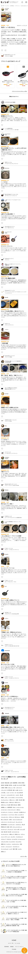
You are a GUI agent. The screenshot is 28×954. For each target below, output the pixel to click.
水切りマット (17, 802)
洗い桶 (8, 804)
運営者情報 (6, 946)
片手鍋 (19, 782)
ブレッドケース (19, 822)
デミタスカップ (19, 836)
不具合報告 (14, 949)
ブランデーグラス (5, 841)
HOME (14, 940)
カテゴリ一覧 (10, 943)
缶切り (10, 819)
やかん (14, 807)
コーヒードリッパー (11, 809)
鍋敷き (19, 804)
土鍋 (11, 782)
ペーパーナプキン (19, 797)
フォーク (3, 836)
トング (7, 792)
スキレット (10, 787)
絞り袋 (9, 831)
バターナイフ (19, 787)
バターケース (4, 822)
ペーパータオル (11, 797)
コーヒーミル (4, 809)
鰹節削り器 (3, 826)
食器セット (3, 851)
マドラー (3, 846)
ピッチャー (8, 844)
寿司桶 (22, 817)
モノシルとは (17, 943)
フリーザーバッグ (11, 822)
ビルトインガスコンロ (17, 819)
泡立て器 (5, 831)
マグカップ (3, 839)
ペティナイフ (4, 790)
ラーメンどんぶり (5, 849)
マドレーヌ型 (16, 829)
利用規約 (12, 946)
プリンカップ (10, 829)
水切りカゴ (11, 802)
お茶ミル (18, 809)
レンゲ (10, 849)
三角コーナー (12, 799)
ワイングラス (18, 841)
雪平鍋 (23, 785)
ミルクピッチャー (15, 844)
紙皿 (12, 804)
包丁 (14, 787)
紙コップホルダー (5, 819)
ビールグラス (14, 839)
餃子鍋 (10, 785)
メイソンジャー (9, 846)
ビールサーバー (4, 812)
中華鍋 (6, 787)
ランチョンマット (5, 799)
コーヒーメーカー (20, 807)
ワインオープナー (5, 817)
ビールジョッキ (21, 839)
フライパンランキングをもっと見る (19, 91)
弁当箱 (7, 826)
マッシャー (3, 795)
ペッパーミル (11, 814)
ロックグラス (12, 841)
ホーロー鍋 (19, 785)
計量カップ (11, 834)
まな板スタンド (22, 812)
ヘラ (15, 792)
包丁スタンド (17, 817)
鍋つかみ (15, 804)
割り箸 (20, 799)
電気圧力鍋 (7, 782)
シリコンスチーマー (10, 795)
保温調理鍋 (15, 782)
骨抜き (2, 797)
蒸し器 (23, 824)
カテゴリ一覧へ (23, 856)
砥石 (14, 790)
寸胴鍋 (2, 787)
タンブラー (13, 836)
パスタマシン (18, 824)
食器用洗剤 (9, 807)
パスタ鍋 (14, 785)
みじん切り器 (20, 792)
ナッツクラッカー (11, 824)
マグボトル (8, 839)
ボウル (16, 814)
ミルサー (17, 795)
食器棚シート (4, 807)
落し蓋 (21, 795)
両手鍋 (22, 782)
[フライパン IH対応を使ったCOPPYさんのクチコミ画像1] (6, 17)
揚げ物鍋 (6, 785)
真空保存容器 (4, 824)
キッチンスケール (15, 831)
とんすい (20, 849)
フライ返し (3, 792)
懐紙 (23, 799)
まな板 (16, 790)
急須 (21, 844)
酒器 (16, 849)
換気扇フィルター (5, 802)
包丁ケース (11, 817)
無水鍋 (2, 785)
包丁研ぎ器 (9, 790)
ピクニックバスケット (17, 826)
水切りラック (4, 804)
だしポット (10, 812)
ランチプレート (16, 846)
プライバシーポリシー (19, 946)
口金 (2, 831)
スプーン (23, 834)
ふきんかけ (16, 812)
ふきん (6, 797)
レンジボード (21, 814)
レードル (12, 792)
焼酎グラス (3, 844)
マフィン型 (22, 829)
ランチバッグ (4, 829)
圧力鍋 (2, 782)
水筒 (11, 826)
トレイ (8, 836)
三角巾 (17, 799)
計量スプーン (17, 834)
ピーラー (21, 790)
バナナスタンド (4, 814)
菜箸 (14, 849)
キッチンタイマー (5, 834)
